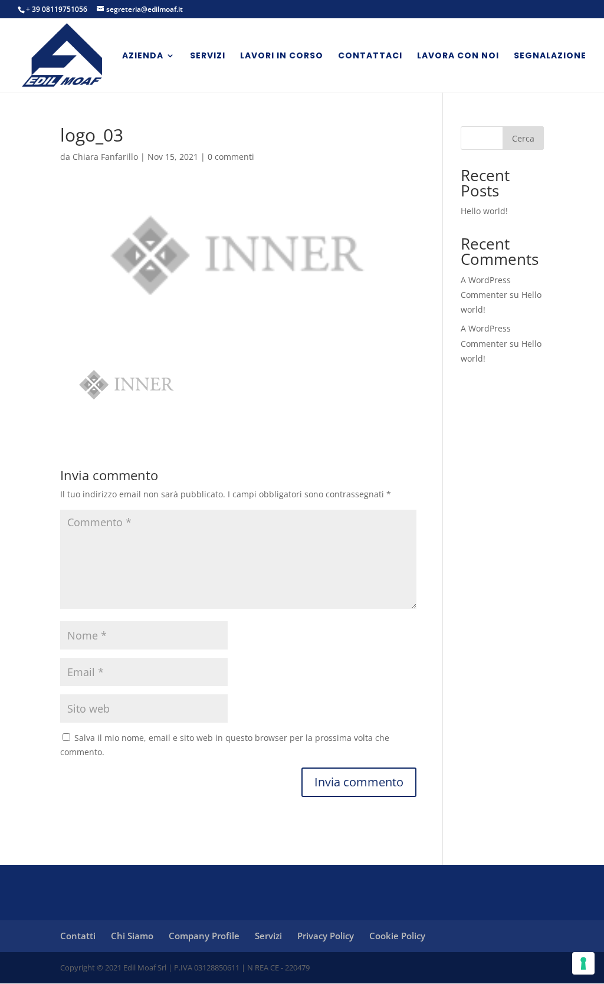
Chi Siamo (132, 936)
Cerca (523, 138)
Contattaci (370, 56)
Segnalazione (550, 56)
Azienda (142, 56)
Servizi (207, 56)
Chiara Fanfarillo (105, 156)
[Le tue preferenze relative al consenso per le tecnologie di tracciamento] (583, 963)
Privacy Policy (325, 936)
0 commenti (231, 156)
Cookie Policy (397, 936)
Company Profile (204, 936)
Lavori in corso (281, 56)
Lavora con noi (458, 56)
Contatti (78, 936)
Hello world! (484, 211)
